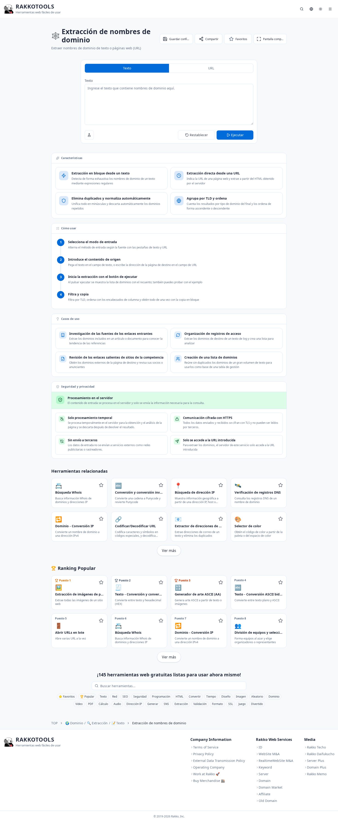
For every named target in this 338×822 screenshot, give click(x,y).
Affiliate (264, 794)
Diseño (225, 696)
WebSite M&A (269, 754)
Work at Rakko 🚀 (206, 774)
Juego (242, 704)
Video (79, 704)
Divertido (257, 704)
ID (260, 747)
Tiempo (211, 696)
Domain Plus (316, 767)
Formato (217, 704)
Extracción (181, 704)
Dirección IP (134, 704)
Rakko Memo (317, 774)
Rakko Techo (316, 747)
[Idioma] (311, 9)
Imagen (241, 696)
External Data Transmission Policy (219, 760)
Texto (89, 80)
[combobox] (172, 685)
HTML (179, 696)
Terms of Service (205, 747)
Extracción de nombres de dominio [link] (159, 723)
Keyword (265, 767)
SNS (166, 704)
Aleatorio (257, 696)
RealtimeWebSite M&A (276, 760)
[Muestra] (89, 135)
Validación (199, 704)
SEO (125, 696)
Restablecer (199, 135)
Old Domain (268, 800)
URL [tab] (211, 68)
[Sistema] (320, 9)
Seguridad (139, 696)
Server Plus (315, 760)
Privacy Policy (203, 754)
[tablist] (169, 68)
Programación (161, 696)
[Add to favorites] (101, 485)
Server (264, 774)
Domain (265, 780)
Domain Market (270, 787)
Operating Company (208, 767)
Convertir (195, 696)
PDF (90, 704)
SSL (230, 704)
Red (114, 696)
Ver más (169, 550)
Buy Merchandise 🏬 (209, 780)
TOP (54, 723)
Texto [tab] (127, 68)
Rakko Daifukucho (320, 754)
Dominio (274, 696)
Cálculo (103, 704)
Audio (117, 704)
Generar (152, 704)
